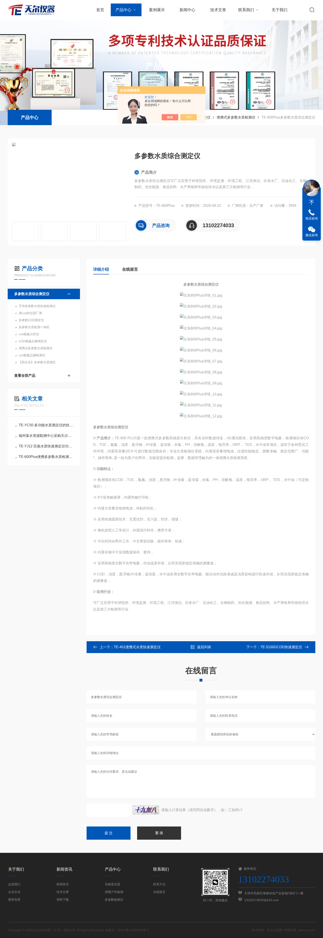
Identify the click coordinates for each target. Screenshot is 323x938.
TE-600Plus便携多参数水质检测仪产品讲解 (46, 457)
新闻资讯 (62, 884)
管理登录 (290, 930)
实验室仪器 (112, 884)
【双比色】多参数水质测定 (37, 362)
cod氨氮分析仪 (29, 334)
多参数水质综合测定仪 (31, 294)
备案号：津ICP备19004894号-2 (127, 930)
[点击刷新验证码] (146, 810)
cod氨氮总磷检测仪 (32, 355)
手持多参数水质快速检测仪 (37, 306)
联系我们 (246, 10)
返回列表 (204, 647)
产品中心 (123, 10)
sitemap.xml (306, 930)
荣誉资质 (14, 899)
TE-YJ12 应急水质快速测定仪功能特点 (46, 446)
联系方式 (159, 884)
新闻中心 (187, 10)
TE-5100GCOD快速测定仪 (281, 647)
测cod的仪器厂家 (30, 313)
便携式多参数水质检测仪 (236, 117)
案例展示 (157, 10)
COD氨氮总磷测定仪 (33, 341)
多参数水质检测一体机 (34, 327)
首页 (100, 10)
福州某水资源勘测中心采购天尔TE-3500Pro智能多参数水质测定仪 (46, 435)
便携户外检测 (114, 892)
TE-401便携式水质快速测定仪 (137, 647)
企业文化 (14, 892)
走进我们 (14, 884)
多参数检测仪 (114, 899)
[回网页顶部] (311, 202)
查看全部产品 (24, 375)
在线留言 (130, 269)
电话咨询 (311, 218)
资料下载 (62, 899)
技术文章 (218, 10)
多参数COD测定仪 (31, 320)
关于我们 (279, 10)
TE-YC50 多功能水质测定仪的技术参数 (46, 425)
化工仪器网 (274, 930)
